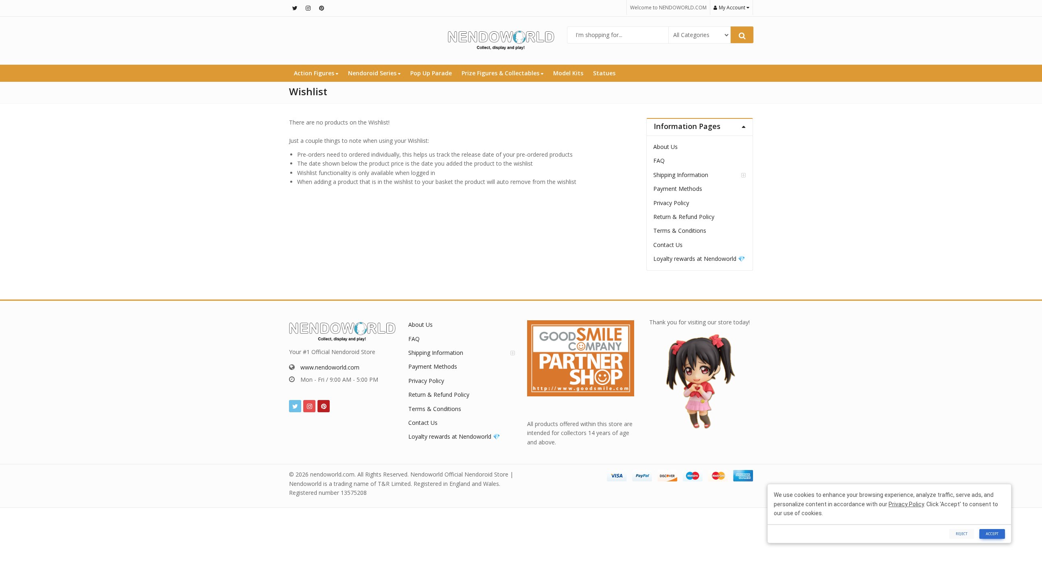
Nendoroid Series (373, 73)
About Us (665, 147)
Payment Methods (677, 188)
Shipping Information (680, 175)
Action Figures (315, 73)
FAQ (659, 160)
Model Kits (568, 73)
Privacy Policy (671, 203)
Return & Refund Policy (683, 217)
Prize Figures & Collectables (501, 73)
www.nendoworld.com (329, 367)
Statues (604, 73)
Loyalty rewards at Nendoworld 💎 (699, 258)
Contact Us (668, 245)
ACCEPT (992, 533)
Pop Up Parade (431, 73)
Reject (962, 533)
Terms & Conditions (679, 230)
